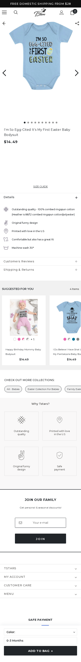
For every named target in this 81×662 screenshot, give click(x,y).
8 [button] (49, 122)
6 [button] (42, 122)
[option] (40, 56)
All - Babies (13, 389)
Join (40, 539)
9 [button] (53, 122)
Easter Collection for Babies (43, 389)
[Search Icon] (16, 12)
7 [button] (46, 122)
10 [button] (56, 122)
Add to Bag (40, 651)
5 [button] (39, 122)
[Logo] (40, 12)
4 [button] (35, 122)
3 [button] (32, 122)
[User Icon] (62, 13)
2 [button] (28, 122)
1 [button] (25, 122)
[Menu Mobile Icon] (4, 12)
